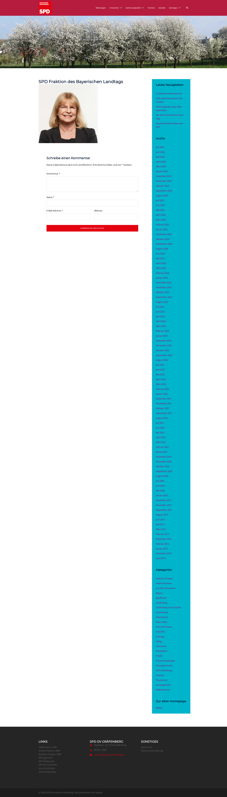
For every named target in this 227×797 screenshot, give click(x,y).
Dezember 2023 (163, 282)
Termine (151, 8)
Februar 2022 (162, 389)
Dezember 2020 (163, 456)
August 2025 (162, 195)
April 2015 (161, 558)
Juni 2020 (160, 485)
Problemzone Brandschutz (169, 93)
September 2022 (164, 355)
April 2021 (161, 437)
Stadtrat (160, 675)
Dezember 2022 (163, 340)
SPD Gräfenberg (164, 670)
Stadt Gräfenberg (47, 771)
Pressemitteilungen (165, 660)
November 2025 (164, 181)
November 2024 (164, 234)
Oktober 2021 (162, 408)
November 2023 (164, 287)
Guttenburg (162, 612)
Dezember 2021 (163, 398)
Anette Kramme (164, 583)
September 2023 (164, 297)
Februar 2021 (162, 447)
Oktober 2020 (162, 466)
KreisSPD (160, 631)
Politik (159, 655)
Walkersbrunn (163, 689)
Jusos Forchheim (47, 768)
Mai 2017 (160, 524)
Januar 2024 (162, 277)
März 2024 (161, 268)
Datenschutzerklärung (152, 750)
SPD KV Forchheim (48, 764)
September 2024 (164, 243)
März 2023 (161, 326)
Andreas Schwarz (164, 578)
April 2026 (161, 161)
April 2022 (161, 379)
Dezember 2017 (163, 500)
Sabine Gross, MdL (48, 747)
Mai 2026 (160, 156)
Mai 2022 (160, 374)
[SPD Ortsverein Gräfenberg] (45, 7)
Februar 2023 (162, 331)
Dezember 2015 (163, 553)
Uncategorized (163, 684)
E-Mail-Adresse (55, 210)
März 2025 (161, 219)
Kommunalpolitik (133, 8)
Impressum (146, 747)
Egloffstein (161, 597)
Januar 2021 (162, 451)
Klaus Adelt (161, 622)
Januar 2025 (162, 229)
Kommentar (53, 173)
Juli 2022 (160, 364)
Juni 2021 (160, 427)
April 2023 (161, 321)
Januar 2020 (162, 495)
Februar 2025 (162, 224)
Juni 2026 (160, 152)
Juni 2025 (160, 205)
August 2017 (162, 514)
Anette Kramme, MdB (49, 750)
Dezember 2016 (163, 539)
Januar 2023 (162, 335)
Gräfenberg (161, 602)
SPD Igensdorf (46, 757)
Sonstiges (173, 8)
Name (50, 197)
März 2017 (161, 529)
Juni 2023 (160, 311)
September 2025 (164, 190)
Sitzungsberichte (164, 665)
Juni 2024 (160, 253)
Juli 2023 (160, 306)
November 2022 (164, 345)
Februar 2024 (162, 273)
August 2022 (162, 359)
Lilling (159, 641)
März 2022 (161, 384)
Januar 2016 (162, 548)
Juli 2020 (160, 480)
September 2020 (164, 471)
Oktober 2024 (162, 239)
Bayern (159, 593)
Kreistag (160, 636)
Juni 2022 (160, 369)
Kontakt (162, 8)
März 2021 (161, 442)
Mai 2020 (160, 490)
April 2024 (161, 263)
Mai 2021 (160, 432)
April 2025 (161, 214)
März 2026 (161, 166)
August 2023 (162, 302)
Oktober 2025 (162, 185)
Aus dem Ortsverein (166, 588)
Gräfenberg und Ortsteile (168, 607)
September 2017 (164, 510)
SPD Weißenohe (47, 761)
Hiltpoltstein (162, 617)
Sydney (98, 792)
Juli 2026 (160, 147)
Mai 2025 (160, 210)
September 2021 (164, 413)
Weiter (159, 707)
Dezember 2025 (163, 176)
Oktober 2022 (162, 350)
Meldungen (101, 8)
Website (98, 210)
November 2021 (164, 403)
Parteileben (161, 651)
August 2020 (162, 476)
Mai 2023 (160, 316)
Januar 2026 (162, 171)
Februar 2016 (162, 543)
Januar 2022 (162, 393)
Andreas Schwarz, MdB (50, 754)
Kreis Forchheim (164, 626)
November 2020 (164, 461)
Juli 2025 (160, 200)
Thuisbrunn (161, 680)
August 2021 (162, 418)
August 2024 (162, 248)
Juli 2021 (160, 422)
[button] (187, 8)
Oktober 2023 (162, 292)
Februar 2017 (162, 534)
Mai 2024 (160, 258)
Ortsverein (114, 8)
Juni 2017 (160, 519)
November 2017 (164, 505)
